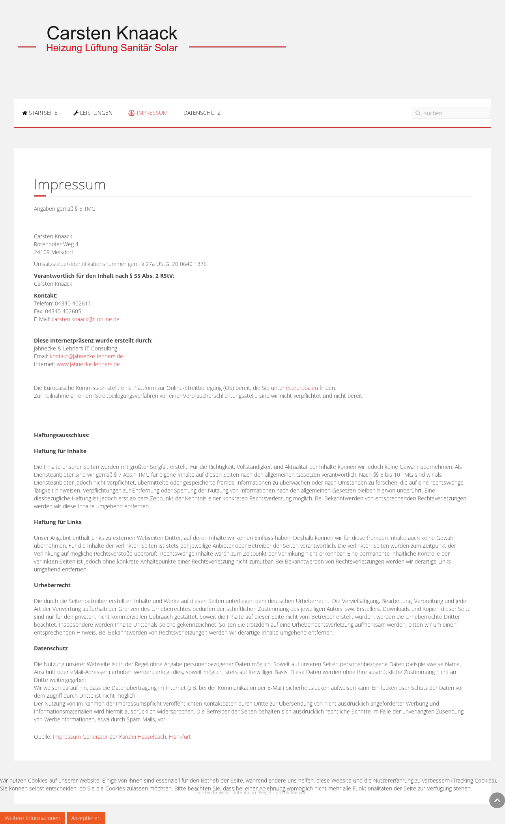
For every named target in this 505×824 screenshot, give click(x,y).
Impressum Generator (80, 736)
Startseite (42, 112)
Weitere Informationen (32, 818)
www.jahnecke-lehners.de (88, 364)
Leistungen (95, 112)
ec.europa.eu (302, 387)
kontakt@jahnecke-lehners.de (86, 356)
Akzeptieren (86, 818)
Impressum (151, 112)
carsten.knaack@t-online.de (86, 319)
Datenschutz (202, 112)
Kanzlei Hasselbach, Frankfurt (155, 736)
